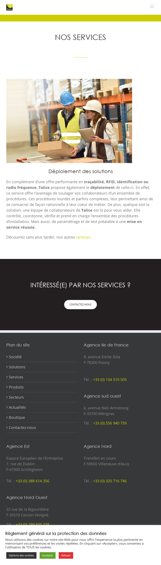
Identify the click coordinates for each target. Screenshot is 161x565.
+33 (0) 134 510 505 (110, 379)
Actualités (17, 407)
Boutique (17, 417)
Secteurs (16, 397)
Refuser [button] (66, 555)
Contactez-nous (22, 427)
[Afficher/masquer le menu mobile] (152, 6)
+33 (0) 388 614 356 (32, 480)
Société (15, 356)
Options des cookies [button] (21, 555)
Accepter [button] (47, 555)
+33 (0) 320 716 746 (110, 480)
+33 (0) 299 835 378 (32, 524)
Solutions (17, 366)
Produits (16, 387)
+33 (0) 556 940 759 (110, 423)
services (83, 237)
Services (16, 376)
